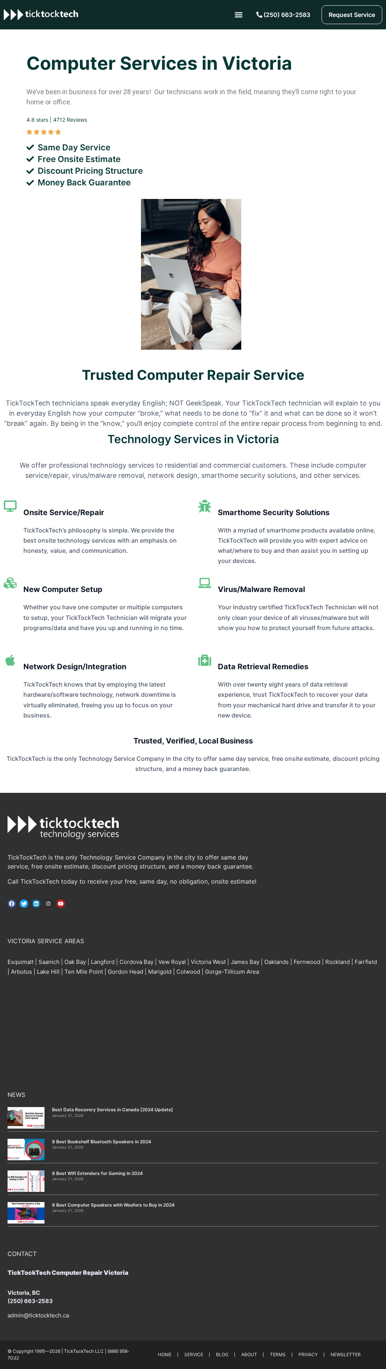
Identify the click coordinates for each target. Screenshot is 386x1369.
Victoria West (208, 961)
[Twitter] (24, 903)
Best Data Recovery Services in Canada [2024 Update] (112, 1109)
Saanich (49, 961)
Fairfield (366, 961)
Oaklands (276, 961)
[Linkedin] (36, 903)
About (249, 1354)
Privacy (308, 1354)
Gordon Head (125, 971)
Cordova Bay (136, 961)
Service (193, 1354)
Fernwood (307, 961)
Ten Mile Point (83, 971)
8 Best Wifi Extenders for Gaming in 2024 (97, 1173)
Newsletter (346, 1354)
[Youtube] (61, 903)
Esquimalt (21, 961)
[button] (239, 15)
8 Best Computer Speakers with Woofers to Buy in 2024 (113, 1205)
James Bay (245, 961)
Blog (222, 1354)
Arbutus (21, 971)
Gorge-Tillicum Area (232, 971)
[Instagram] (48, 903)
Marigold (160, 971)
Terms (278, 1354)
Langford (103, 961)
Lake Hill (48, 971)
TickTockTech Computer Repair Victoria (68, 1272)
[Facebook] (12, 903)
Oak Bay (75, 961)
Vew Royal (172, 961)
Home (165, 1354)
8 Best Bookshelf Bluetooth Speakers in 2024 (101, 1141)
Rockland (337, 961)
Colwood (188, 971)
